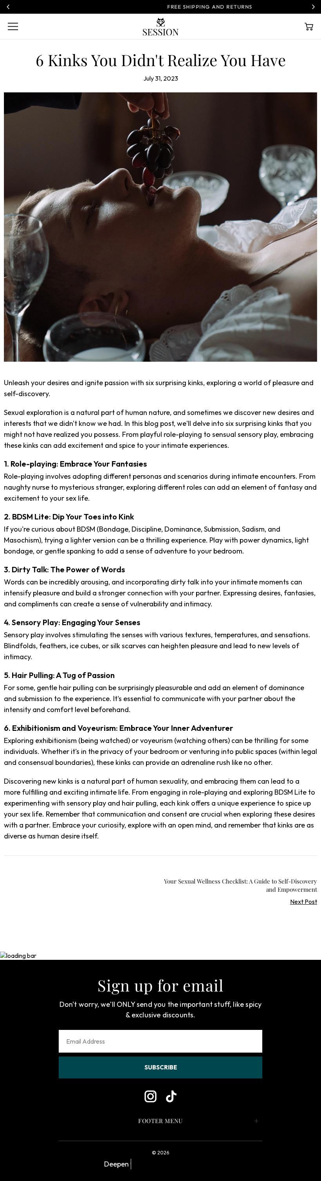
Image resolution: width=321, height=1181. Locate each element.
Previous (8, 7)
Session (160, 27)
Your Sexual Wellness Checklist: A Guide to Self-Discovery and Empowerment (240, 885)
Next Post (303, 901)
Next (313, 7)
